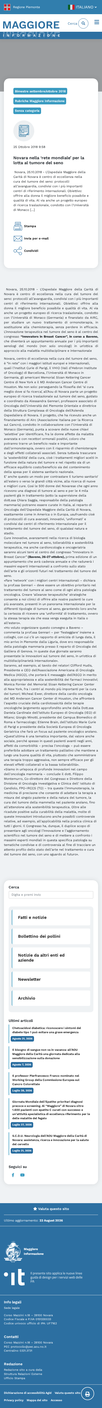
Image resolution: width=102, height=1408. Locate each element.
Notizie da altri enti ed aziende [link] (41, 958)
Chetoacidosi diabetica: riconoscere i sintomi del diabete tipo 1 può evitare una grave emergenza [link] (46, 1030)
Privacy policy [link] (14, 1400)
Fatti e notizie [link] (32, 917)
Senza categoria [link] (27, 111)
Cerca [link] (73, 23)
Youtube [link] (22, 1175)
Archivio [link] (26, 998)
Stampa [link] (30, 226)
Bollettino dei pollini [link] (39, 936)
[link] (22, 7)
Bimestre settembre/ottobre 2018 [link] (40, 91)
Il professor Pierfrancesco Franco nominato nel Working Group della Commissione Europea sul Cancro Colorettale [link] (46, 1080)
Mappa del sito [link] (37, 1400)
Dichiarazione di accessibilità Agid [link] (28, 1393)
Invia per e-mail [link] (36, 238)
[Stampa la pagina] (87, 1393)
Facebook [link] (13, 1175)
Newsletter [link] (29, 979)
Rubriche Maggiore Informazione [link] (40, 101)
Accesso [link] (56, 1400)
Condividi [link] (31, 250)
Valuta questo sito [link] (53, 1209)
